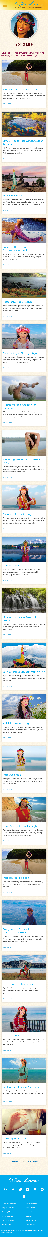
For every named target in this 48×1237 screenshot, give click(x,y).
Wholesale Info (6, 1224)
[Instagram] (6, 1189)
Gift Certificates (31, 1208)
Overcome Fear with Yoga (18, 514)
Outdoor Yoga (11, 565)
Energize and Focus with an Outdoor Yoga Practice (19, 931)
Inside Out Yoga (12, 774)
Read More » (7, 104)
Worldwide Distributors (9, 1204)
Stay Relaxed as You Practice (20, 89)
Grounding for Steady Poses (19, 984)
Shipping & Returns (8, 1212)
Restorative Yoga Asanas (17, 301)
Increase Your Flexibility (16, 877)
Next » (35, 1162)
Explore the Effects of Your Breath (22, 1086)
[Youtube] (27, 1189)
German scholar (12, 1035)
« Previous (14, 1162)
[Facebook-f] (13, 1189)
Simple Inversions (13, 195)
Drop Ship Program (8, 1208)
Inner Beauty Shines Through (20, 826)
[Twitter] (20, 1189)
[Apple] (24, 1196)
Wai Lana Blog (30, 1224)
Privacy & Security (7, 1216)
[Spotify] (42, 1189)
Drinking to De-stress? (16, 1138)
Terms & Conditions (8, 1220)
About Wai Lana (31, 1220)
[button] (5, 5)
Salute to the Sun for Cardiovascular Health (16, 248)
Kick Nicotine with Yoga (16, 723)
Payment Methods (31, 1204)
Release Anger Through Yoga (20, 353)
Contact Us (29, 1212)
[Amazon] (35, 1189)
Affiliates (29, 1216)
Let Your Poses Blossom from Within (24, 671)
